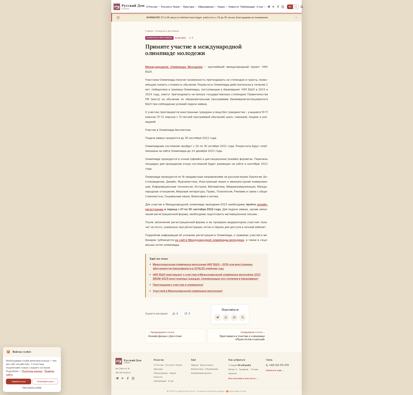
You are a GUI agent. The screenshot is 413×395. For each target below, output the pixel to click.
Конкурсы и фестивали (167, 31)
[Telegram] (268, 6)
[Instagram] (282, 6)
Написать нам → (275, 370)
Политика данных (32, 371)
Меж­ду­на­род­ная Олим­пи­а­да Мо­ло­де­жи (174, 66)
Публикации (247, 6)
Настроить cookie (32, 387)
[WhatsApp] (225, 317)
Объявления (211, 369)
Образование (206, 6)
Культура (188, 6)
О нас (260, 6)
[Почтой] (234, 317)
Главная (149, 31)
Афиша (194, 365)
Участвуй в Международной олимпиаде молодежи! (187, 290)
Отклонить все (45, 381)
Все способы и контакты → (243, 378)
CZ (295, 6)
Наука (221, 6)
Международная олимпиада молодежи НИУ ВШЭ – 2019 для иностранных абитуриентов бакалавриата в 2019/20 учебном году (203, 266)
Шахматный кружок (201, 373)
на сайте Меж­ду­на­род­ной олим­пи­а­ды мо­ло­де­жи (209, 240)
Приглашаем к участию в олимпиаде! (178, 284)
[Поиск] (301, 6)
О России (151, 6)
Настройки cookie (236, 391)
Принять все (18, 381)
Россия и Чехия (170, 6)
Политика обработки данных (211, 391)
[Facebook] (278, 6)
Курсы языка (206, 365)
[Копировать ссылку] (242, 317)
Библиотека (197, 369)
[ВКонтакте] (273, 6)
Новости (233, 6)
